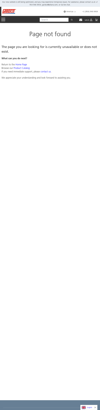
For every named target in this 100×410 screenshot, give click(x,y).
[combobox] (53, 20)
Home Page (21, 64)
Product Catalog (22, 68)
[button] (88, 20)
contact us (45, 71)
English (89, 407)
